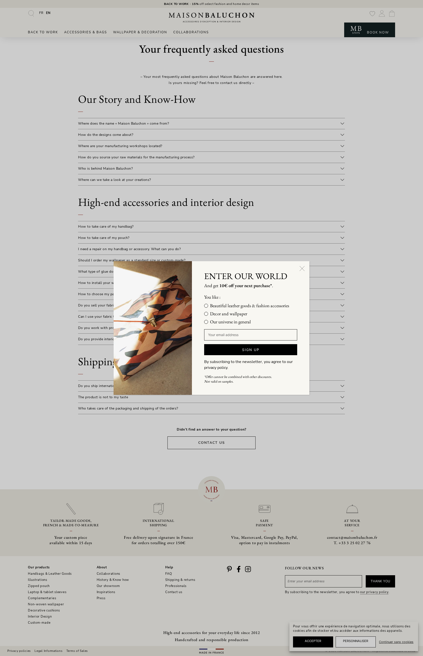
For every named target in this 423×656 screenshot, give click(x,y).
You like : (212, 297)
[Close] (302, 268)
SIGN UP (250, 350)
